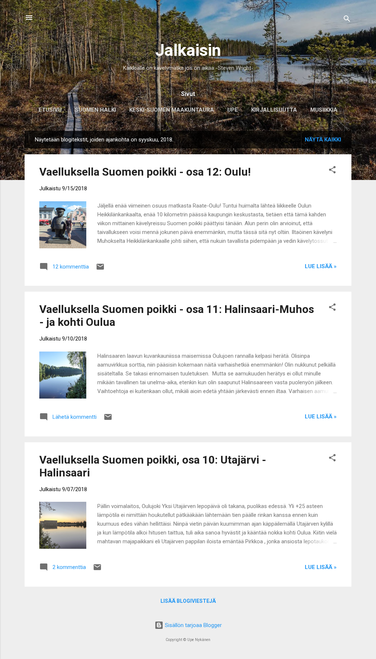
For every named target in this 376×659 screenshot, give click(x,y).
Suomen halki (95, 110)
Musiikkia (323, 110)
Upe (232, 110)
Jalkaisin (188, 50)
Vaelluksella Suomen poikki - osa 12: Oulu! (145, 171)
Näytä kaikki (323, 139)
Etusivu (50, 110)
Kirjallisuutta (274, 110)
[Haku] (347, 20)
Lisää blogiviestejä (188, 601)
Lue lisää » (321, 266)
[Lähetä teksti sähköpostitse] (100, 269)
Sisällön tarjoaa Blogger (192, 625)
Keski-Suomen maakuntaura (171, 110)
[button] (332, 171)
